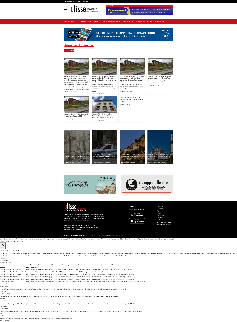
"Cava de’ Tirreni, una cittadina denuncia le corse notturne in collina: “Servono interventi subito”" (110, 22)
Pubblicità (160, 218)
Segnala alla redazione (164, 211)
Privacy (159, 213)
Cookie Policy (161, 215)
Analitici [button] (2, 299)
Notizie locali (69, 50)
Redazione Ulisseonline (98, 162)
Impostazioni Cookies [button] (7, 241)
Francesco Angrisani (70, 162)
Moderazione (161, 220)
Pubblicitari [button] (3, 306)
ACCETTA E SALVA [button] (5, 321)
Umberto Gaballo (125, 162)
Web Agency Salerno (116, 236)
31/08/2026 (78, 162)
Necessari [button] (3, 258)
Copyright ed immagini (164, 222)
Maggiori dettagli (168, 239)
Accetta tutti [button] (18, 241)
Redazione (160, 209)
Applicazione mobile (163, 224)
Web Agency (102, 236)
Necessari (4, 260)
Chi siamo (160, 207)
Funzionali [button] (3, 284)
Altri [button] (1, 313)
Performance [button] (4, 291)
